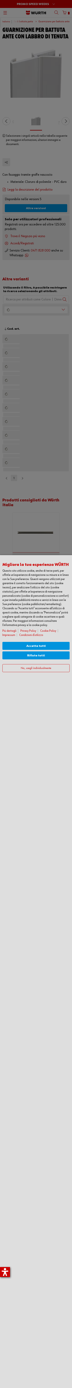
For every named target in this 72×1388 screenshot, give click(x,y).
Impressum (8, 635)
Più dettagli (9, 630)
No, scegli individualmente (36, 668)
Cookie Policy (48, 630)
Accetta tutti (36, 645)
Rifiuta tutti (36, 655)
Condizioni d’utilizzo (31, 635)
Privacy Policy (28, 630)
